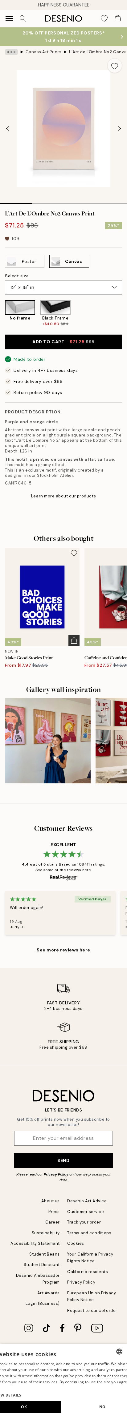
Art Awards (48, 1293)
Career (52, 1222)
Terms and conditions (89, 1233)
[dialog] (63, 1381)
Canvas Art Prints (44, 51)
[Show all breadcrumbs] (11, 52)
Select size (17, 276)
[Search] (23, 18)
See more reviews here (63, 950)
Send (63, 1160)
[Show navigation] (9, 18)
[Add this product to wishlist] (114, 65)
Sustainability (46, 1233)
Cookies (75, 1243)
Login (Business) (43, 1303)
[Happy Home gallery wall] (48, 740)
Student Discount (42, 1264)
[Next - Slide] (120, 129)
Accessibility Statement (35, 1243)
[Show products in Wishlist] (104, 18)
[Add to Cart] (74, 640)
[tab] (16, 201)
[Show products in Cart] (118, 18)
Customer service (85, 1211)
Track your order (84, 1222)
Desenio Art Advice (87, 1201)
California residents (87, 1271)
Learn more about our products (63, 496)
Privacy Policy (56, 1174)
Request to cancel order (92, 1310)
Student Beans (44, 1254)
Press (54, 1211)
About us (50, 1201)
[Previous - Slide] (7, 129)
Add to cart (63, 341)
